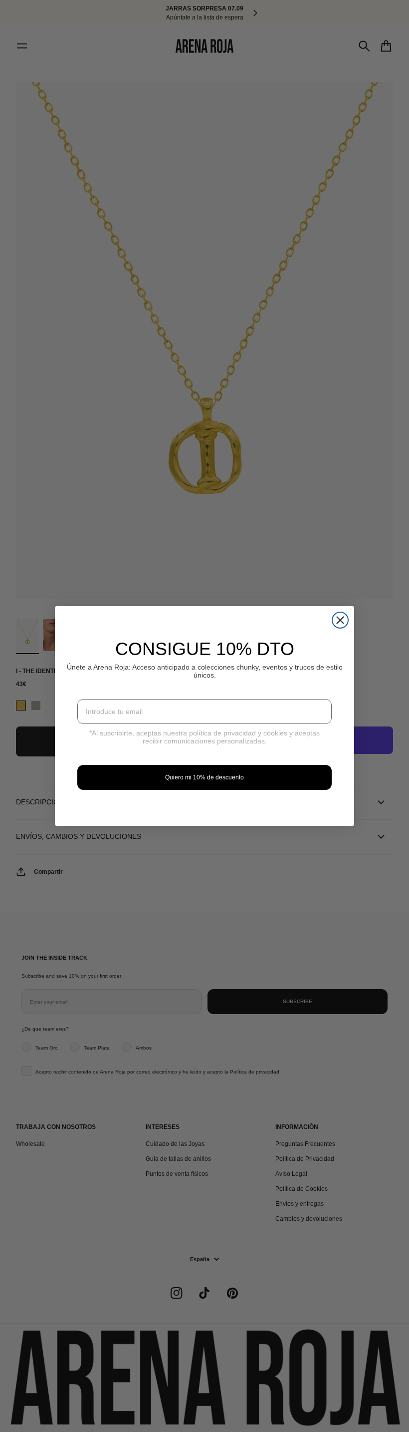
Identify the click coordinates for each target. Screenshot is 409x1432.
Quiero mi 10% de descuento (204, 777)
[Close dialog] (340, 620)
